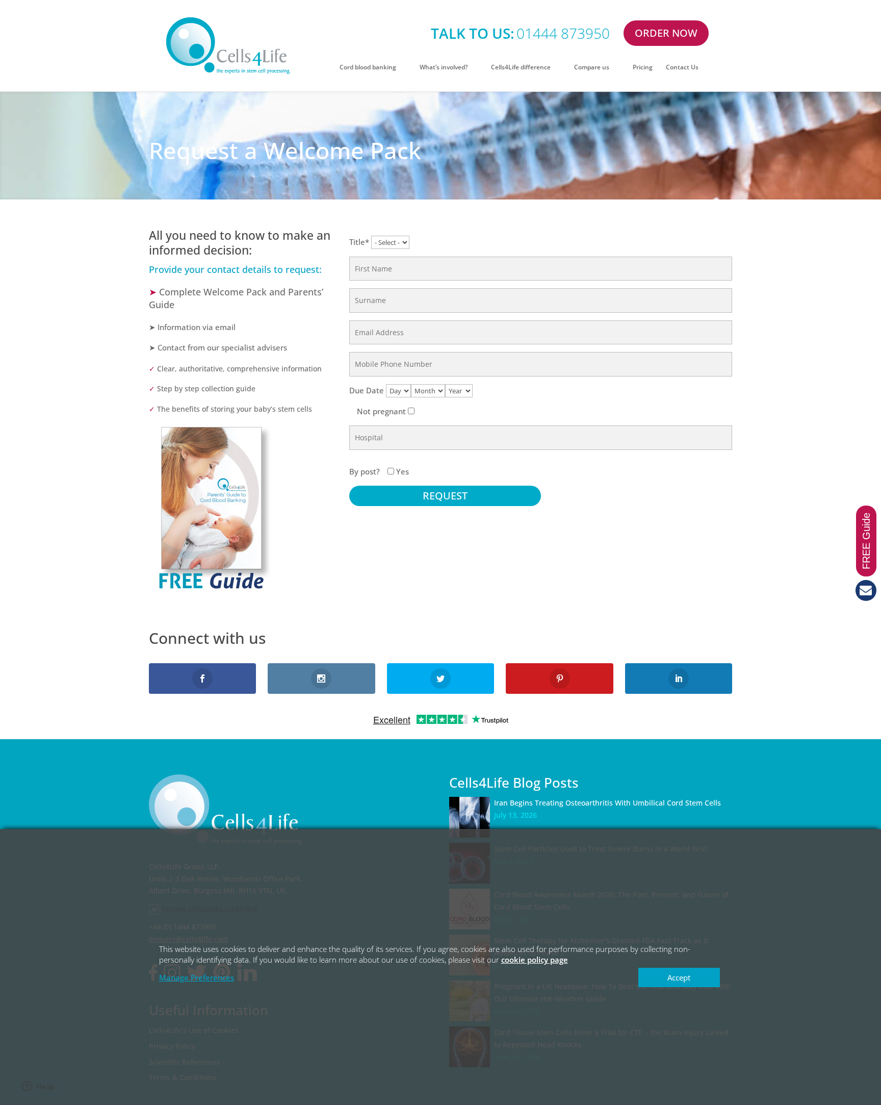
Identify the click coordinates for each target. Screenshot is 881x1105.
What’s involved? (444, 67)
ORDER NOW (666, 33)
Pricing (643, 67)
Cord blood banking (368, 67)
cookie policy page (534, 960)
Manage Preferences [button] (196, 977)
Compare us (591, 67)
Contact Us (682, 67)
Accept (678, 977)
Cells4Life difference (521, 67)
